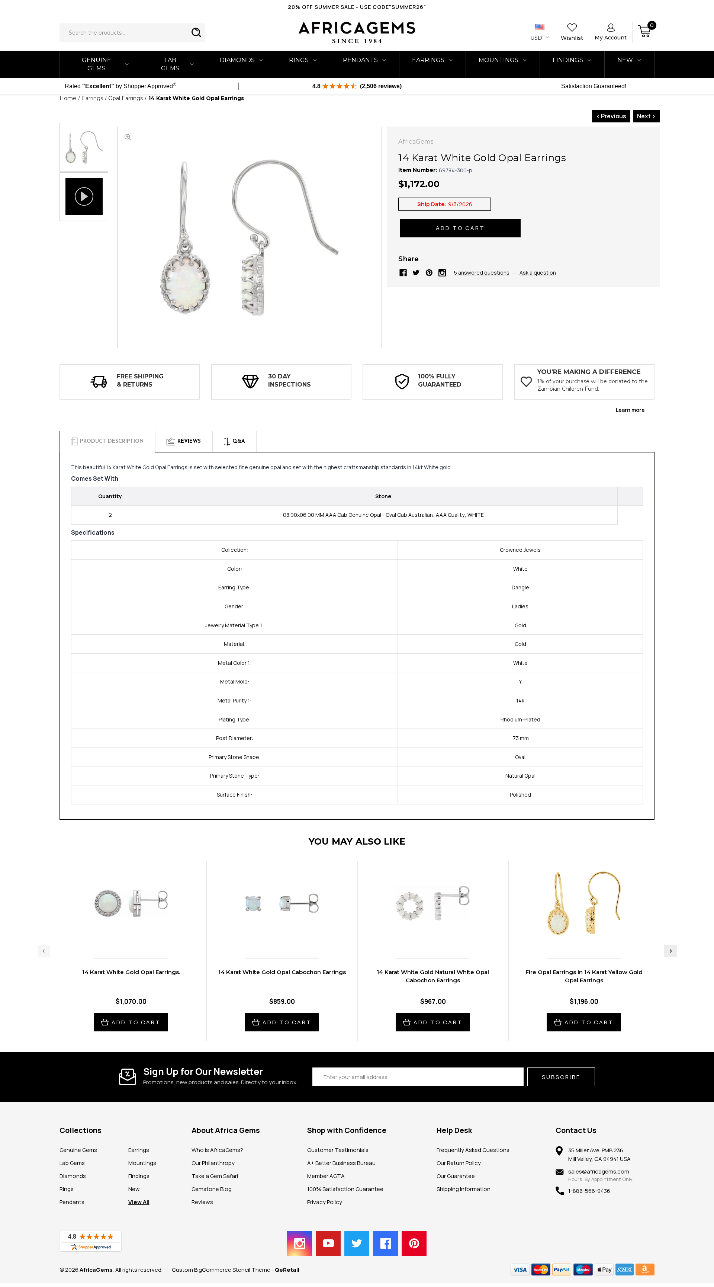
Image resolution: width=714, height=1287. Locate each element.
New (134, 1189)
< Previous (611, 116)
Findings (568, 60)
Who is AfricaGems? (217, 1150)
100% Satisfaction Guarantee (345, 1189)
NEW (625, 60)
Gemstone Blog (212, 1189)
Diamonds (237, 60)
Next (670, 951)
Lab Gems (170, 64)
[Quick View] (123, 937)
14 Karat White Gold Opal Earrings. (131, 972)
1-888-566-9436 (589, 1191)
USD (537, 38)
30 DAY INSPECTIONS (289, 380)
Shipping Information (464, 1189)
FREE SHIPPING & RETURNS (140, 380)
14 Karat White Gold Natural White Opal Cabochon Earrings (433, 976)
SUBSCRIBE (561, 1077)
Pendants (360, 60)
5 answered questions (481, 272)
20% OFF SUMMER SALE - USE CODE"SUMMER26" (357, 6)
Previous (44, 951)
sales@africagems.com (598, 1171)
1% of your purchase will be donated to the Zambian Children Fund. (592, 385)
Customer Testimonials (338, 1150)
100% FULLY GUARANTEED (439, 380)
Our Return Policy (459, 1163)
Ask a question (538, 272)
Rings (299, 60)
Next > (646, 116)
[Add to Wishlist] (138, 937)
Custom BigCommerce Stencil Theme (221, 1270)
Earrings (428, 60)
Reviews (202, 1202)
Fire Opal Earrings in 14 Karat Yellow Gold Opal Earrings (584, 976)
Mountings (498, 60)
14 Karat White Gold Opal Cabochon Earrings (282, 972)
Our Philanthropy (213, 1163)
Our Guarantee (456, 1176)
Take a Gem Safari (215, 1176)
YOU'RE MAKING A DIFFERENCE (589, 371)
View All (138, 1202)
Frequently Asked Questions (473, 1150)
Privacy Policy (324, 1202)
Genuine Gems (96, 64)
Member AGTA (326, 1176)
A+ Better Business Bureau (341, 1163)
